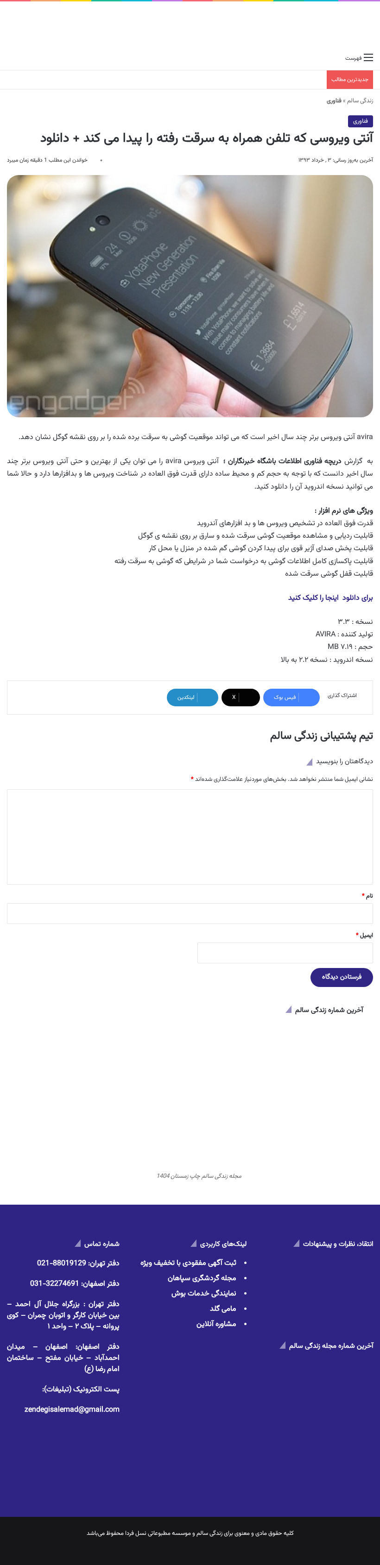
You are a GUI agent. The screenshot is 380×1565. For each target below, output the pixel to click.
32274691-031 (54, 1284)
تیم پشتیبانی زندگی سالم (321, 736)
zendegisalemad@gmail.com (72, 1410)
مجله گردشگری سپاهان (202, 1278)
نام (367, 896)
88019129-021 (61, 1264)
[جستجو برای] (11, 58)
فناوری (360, 121)
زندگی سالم (360, 101)
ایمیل (364, 935)
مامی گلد (223, 1309)
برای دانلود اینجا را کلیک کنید (330, 598)
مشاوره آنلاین (216, 1324)
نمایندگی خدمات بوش (203, 1294)
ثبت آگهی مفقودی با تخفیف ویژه (188, 1263)
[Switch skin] (27, 58)
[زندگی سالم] (339, 25)
